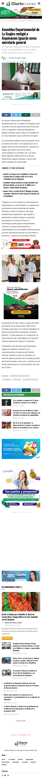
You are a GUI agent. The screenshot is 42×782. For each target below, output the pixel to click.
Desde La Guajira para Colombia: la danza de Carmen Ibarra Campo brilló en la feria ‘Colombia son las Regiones (20, 176)
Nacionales (5, 762)
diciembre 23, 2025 (13, 625)
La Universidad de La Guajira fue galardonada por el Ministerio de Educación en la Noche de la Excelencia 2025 (21, 708)
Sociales (25, 762)
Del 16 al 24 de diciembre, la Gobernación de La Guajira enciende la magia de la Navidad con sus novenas (26, 425)
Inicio (3, 759)
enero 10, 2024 (10, 61)
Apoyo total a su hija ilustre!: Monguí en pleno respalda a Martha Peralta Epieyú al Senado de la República (21, 193)
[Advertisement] (21, 544)
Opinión (33, 762)
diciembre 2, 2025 (11, 703)
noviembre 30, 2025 (12, 714)
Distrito (20, 759)
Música (4, 765)
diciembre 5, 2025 (11, 691)
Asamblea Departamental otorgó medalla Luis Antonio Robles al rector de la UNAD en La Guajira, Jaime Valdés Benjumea (20, 185)
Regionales (29, 759)
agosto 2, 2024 (19, 418)
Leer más (7, 638)
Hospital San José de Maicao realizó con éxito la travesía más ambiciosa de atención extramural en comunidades (26, 412)
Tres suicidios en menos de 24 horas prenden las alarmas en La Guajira (26, 401)
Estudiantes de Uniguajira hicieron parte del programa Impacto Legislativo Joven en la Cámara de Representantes (21, 685)
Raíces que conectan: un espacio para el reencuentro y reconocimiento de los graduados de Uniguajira (22, 697)
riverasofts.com (24, 735)
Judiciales (15, 762)
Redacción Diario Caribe (17, 58)
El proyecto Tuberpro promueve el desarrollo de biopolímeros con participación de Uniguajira (25, 672)
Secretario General (30, 379)
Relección (17, 379)
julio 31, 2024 (19, 405)
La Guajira (22, 61)
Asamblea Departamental (19, 376)
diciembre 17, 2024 (20, 430)
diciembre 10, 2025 (20, 678)
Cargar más (21, 721)
